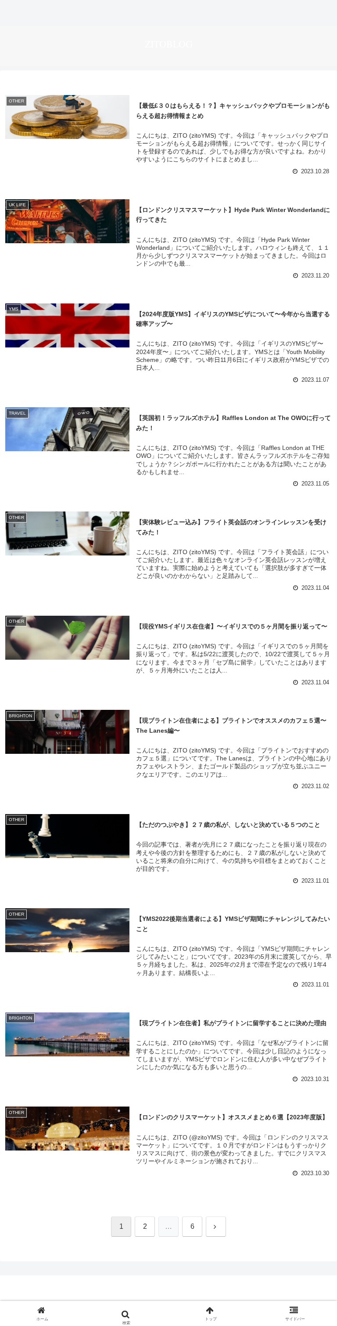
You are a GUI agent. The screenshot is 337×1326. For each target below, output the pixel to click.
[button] (310, 1181)
